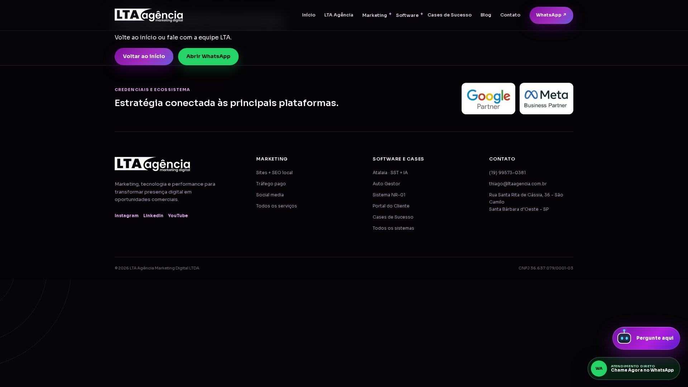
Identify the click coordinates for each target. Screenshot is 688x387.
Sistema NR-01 (389, 195)
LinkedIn (153, 215)
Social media (270, 195)
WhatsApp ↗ (551, 15)
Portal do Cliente (391, 206)
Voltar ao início (144, 56)
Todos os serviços (276, 206)
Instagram (127, 215)
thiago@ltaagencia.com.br (518, 184)
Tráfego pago (271, 184)
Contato (510, 15)
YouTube (178, 215)
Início (308, 15)
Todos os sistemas (393, 228)
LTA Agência (338, 15)
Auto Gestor (386, 184)
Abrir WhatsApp (208, 56)
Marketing (374, 15)
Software (407, 15)
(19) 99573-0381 (507, 173)
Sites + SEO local (274, 173)
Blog (486, 15)
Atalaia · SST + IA (390, 173)
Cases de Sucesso (449, 15)
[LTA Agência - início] (149, 15)
